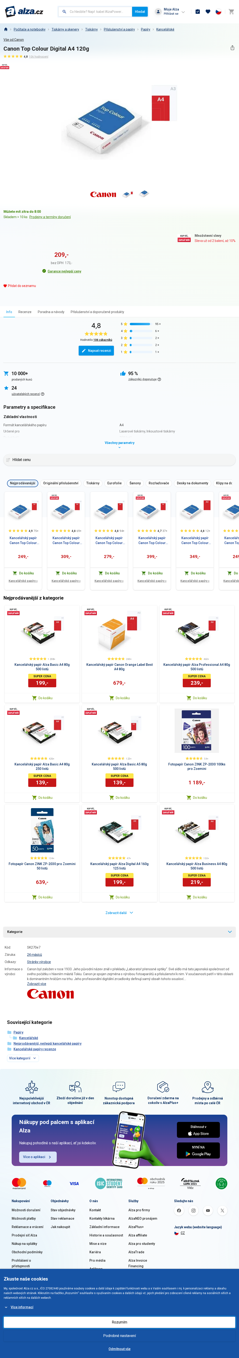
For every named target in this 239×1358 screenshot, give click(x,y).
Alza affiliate (137, 1235)
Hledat (140, 12)
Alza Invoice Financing (137, 1263)
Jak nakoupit (60, 1227)
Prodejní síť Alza (24, 1235)
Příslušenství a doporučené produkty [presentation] (97, 312)
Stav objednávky (63, 1210)
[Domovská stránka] (6, 29)
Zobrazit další (116, 913)
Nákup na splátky (24, 1244)
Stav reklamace (62, 1218)
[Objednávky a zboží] (197, 11)
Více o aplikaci (34, 1157)
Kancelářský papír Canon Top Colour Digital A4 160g (23, 540)
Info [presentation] (9, 312)
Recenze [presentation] (25, 312)
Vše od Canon (14, 40)
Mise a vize (97, 1244)
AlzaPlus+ (136, 1227)
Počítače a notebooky (30, 29)
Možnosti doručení (26, 1210)
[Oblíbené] (208, 11)
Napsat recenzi (99, 351)
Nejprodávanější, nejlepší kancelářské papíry (47, 1043)
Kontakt (95, 1210)
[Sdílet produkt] (232, 48)
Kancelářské (165, 29)
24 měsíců (34, 955)
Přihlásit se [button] (171, 13)
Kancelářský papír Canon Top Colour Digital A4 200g (66, 540)
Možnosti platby (24, 1218)
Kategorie (14, 932)
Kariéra (95, 1252)
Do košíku (46, 698)
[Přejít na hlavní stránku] (24, 11)
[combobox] (95, 12)
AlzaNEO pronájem (142, 1218)
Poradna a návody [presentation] (51, 312)
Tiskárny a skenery (65, 29)
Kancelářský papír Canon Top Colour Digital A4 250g (152, 540)
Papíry (145, 29)
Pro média (97, 1260)
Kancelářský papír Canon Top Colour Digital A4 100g (109, 540)
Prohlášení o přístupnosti (21, 1263)
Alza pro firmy (139, 1210)
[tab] (9, 311)
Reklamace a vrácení (27, 1227)
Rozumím (119, 1322)
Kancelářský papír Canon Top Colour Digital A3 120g (195, 540)
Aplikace (95, 1269)
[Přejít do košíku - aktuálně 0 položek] (231, 11)
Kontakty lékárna (102, 1218)
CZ (183, 1233)
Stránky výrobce (39, 962)
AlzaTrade (136, 1252)
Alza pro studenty (141, 1244)
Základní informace (104, 1227)
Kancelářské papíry (23, 581)
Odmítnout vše (119, 1349)
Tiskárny (91, 29)
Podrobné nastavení (119, 1336)
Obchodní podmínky (27, 1252)
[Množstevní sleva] (54, 497)
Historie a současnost (106, 1235)
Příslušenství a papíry (119, 29)
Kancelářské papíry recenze (35, 1049)
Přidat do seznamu (22, 286)
